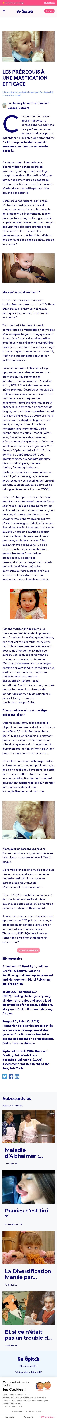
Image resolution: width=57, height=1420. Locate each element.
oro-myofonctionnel (11, 95)
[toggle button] (3, 11)
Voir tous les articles (12, 1105)
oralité (50, 92)
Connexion (49, 11)
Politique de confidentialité (28, 1372)
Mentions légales (28, 1365)
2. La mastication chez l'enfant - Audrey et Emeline (24, 92)
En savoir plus (49, 3)
